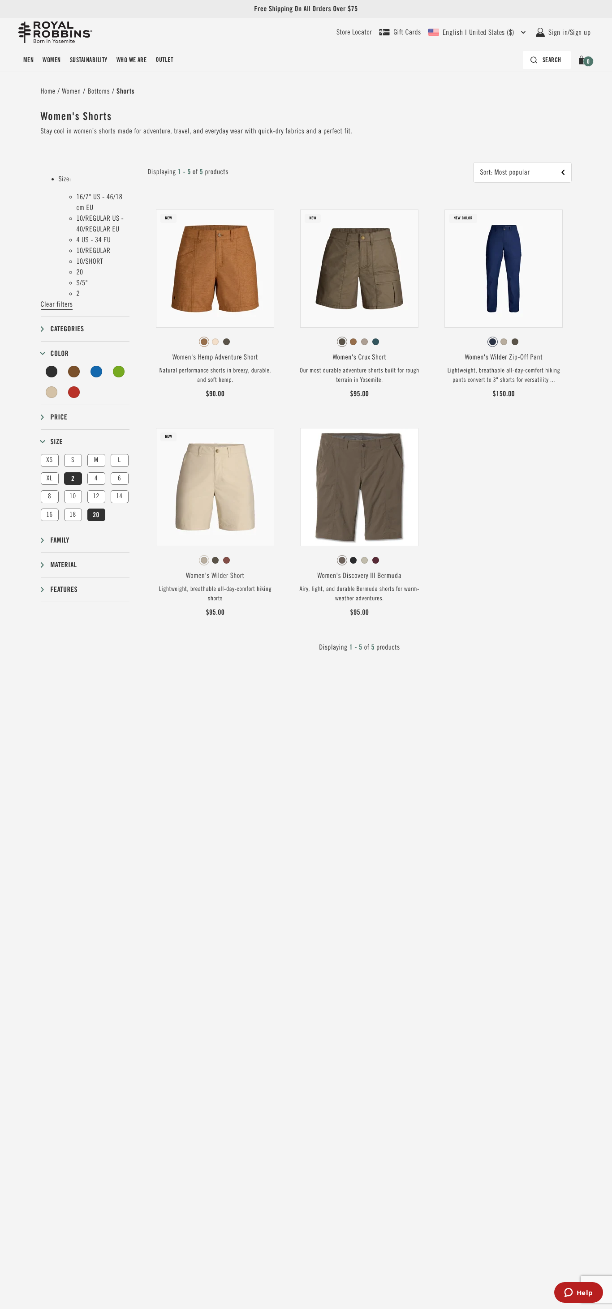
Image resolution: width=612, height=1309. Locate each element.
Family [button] (60, 540)
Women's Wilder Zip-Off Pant (504, 357)
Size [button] (57, 441)
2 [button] (72, 479)
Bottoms (99, 91)
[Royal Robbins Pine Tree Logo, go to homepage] (55, 32)
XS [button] (49, 460)
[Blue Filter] (96, 371)
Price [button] (59, 417)
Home (48, 91)
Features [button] (64, 589)
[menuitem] (28, 60)
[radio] (204, 342)
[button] (583, 60)
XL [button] (49, 478)
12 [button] (96, 496)
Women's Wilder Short (215, 576)
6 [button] (119, 478)
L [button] (119, 460)
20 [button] (96, 515)
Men (28, 60)
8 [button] (49, 496)
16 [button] (49, 514)
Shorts (125, 91)
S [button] (72, 460)
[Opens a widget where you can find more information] (578, 1293)
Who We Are (131, 60)
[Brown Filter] (74, 371)
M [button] (96, 460)
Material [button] (64, 564)
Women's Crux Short (359, 357)
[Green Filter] (119, 371)
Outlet (164, 60)
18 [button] (72, 514)
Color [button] (60, 353)
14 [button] (119, 496)
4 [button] (96, 478)
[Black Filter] (52, 371)
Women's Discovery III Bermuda (359, 576)
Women (51, 60)
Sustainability (89, 60)
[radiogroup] (215, 342)
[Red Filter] (74, 392)
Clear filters (57, 304)
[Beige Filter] (52, 392)
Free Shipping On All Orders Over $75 (306, 8)
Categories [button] (67, 329)
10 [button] (72, 496)
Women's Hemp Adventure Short (215, 357)
